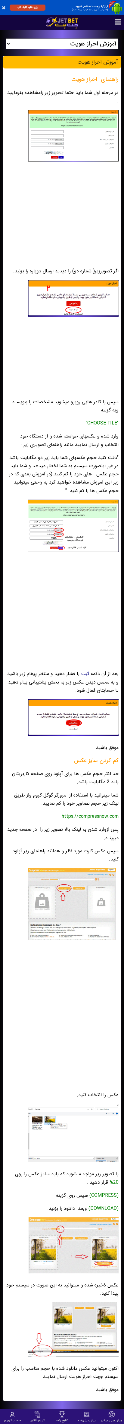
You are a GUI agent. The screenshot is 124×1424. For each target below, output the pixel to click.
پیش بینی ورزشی (111, 1420)
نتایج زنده (62, 1420)
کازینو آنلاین (37, 1420)
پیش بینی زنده (87, 1420)
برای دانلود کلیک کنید (27, 7)
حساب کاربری (12, 1420)
